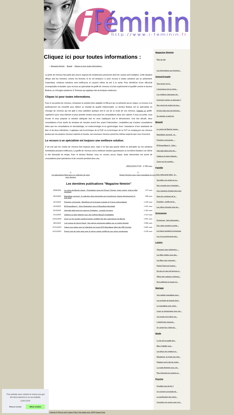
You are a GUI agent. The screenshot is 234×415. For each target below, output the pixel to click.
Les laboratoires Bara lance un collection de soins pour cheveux (71, 176)
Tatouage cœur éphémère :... (168, 250)
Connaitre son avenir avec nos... (169, 402)
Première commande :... (166, 140)
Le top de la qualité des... (166, 341)
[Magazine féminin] (117, 24)
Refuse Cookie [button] (15, 407)
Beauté (69, 66)
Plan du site (161, 60)
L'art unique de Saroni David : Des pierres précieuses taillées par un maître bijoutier (96, 223)
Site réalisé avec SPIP (87, 412)
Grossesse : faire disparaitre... (168, 220)
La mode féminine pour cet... (168, 368)
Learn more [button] (25, 400)
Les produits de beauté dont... (168, 300)
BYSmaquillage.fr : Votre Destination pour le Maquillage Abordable (89, 206)
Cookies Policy (72, 412)
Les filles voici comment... (166, 260)
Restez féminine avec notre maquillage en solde (137, 175)
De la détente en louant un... (168, 282)
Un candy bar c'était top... (166, 327)
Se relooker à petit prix (165, 116)
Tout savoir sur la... (164, 84)
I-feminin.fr (53, 412)
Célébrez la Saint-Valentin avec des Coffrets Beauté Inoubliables (89, 215)
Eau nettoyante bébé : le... (167, 175)
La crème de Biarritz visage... (168, 129)
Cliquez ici (141, 111)
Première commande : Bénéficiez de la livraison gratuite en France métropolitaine (95, 202)
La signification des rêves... (167, 397)
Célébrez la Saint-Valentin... (167, 156)
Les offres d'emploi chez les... (168, 207)
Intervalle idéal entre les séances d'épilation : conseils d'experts (88, 210)
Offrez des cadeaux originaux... (169, 277)
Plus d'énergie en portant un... (168, 373)
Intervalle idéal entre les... (166, 151)
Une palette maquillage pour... (168, 295)
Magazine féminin (58, 66)
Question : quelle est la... (166, 202)
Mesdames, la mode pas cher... (169, 357)
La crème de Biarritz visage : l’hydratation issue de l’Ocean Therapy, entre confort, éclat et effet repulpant (100, 191)
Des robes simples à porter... (168, 226)
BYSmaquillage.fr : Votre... (167, 145)
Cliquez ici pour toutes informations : (88, 66)
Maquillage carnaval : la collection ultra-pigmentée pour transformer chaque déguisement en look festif (99, 197)
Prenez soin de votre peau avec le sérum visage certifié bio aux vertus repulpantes (96, 231)
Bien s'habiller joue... (165, 346)
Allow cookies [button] (35, 407)
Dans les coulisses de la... (167, 196)
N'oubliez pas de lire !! (165, 386)
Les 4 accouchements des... (167, 236)
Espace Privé (100, 412)
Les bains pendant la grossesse (169, 231)
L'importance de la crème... (167, 89)
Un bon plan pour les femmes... (169, 111)
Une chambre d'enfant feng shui (169, 191)
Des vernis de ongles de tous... (168, 105)
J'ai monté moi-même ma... (167, 317)
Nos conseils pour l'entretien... (168, 185)
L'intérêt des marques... (166, 322)
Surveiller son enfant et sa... (167, 180)
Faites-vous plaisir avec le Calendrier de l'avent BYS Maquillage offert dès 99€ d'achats (97, 227)
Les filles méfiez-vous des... (167, 255)
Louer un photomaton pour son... (169, 311)
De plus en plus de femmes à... (169, 271)
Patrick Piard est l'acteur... (167, 266)
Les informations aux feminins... (169, 70)
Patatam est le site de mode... (168, 362)
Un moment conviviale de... (167, 392)
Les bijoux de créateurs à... (167, 351)
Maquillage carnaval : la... (166, 135)
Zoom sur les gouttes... (165, 162)
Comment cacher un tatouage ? (169, 100)
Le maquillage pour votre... (167, 306)
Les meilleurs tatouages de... (168, 94)
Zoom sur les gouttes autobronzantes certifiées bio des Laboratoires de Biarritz (94, 219)
